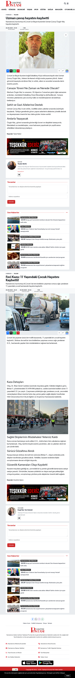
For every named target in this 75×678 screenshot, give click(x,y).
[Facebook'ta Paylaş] (7, 70)
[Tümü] (67, 212)
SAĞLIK (50, 9)
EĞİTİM (43, 9)
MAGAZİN (58, 9)
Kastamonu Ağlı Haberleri (29, 217)
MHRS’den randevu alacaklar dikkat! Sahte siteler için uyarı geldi (42, 248)
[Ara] (65, 3)
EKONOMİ (21, 9)
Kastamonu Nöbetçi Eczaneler (17, 643)
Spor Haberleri (25, 226)
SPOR (36, 9)
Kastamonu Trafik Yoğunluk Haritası (50, 648)
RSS (16, 669)
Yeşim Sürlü (22, 164)
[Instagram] (39, 619)
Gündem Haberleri (26, 244)
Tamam (67, 675)
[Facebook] (32, 619)
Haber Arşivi (26, 623)
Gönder (11, 202)
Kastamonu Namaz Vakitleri (16, 648)
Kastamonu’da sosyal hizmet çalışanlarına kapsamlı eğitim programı (42, 266)
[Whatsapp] (42, 619)
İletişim (50, 623)
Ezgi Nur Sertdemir (25, 510)
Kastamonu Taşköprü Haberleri (30, 236)
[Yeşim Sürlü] (11, 165)
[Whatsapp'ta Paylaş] (14, 70)
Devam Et (20, 171)
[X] (35, 619)
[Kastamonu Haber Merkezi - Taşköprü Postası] (13, 3)
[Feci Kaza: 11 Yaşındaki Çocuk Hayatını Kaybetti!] (37, 312)
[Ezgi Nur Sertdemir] (11, 511)
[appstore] (29, 663)
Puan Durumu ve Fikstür (15, 652)
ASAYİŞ (3, 9)
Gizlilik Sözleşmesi (36, 623)
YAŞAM (29, 9)
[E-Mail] (19, 174)
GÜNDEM (12, 9)
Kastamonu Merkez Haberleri (30, 254)
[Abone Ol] (67, 71)
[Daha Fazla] (18, 70)
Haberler (9, 14)
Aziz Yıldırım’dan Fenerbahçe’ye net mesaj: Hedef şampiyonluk (40, 230)
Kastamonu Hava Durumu (48, 643)
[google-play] (46, 663)
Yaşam (16, 14)
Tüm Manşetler (44, 652)
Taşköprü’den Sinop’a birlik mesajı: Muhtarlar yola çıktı (41, 239)
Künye (45, 623)
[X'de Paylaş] (11, 70)
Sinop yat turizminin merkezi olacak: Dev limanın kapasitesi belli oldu (42, 221)
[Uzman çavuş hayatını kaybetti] (37, 50)
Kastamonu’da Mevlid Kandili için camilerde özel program (43, 257)
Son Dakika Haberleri (14, 657)
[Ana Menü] (68, 3)
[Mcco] (37, 147)
